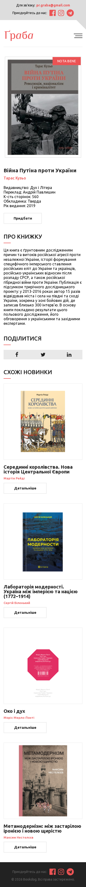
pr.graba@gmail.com (53, 5)
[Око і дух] (43, 666)
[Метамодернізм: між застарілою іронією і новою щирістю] (43, 781)
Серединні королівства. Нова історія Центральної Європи (38, 469)
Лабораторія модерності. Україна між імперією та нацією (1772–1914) (41, 591)
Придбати (23, 218)
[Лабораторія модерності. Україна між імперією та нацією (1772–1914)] (43, 541)
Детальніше (25, 488)
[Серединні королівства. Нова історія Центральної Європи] (43, 421)
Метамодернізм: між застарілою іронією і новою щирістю (42, 828)
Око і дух (14, 711)
